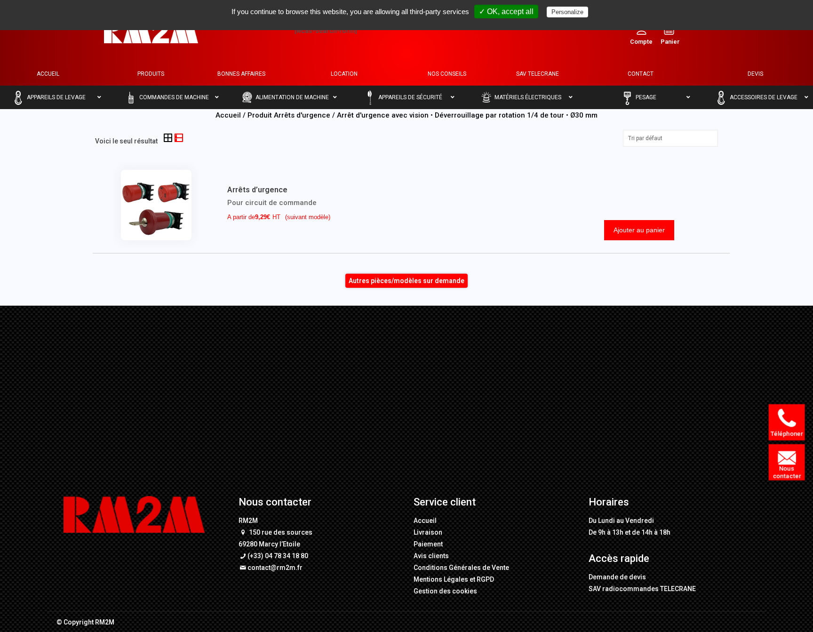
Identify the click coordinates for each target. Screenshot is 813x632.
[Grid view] (168, 138)
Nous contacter (787, 472)
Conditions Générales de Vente (461, 567)
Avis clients (431, 556)
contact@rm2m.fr (275, 567)
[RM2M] (151, 30)
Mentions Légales (441, 579)
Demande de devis (617, 577)
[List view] (178, 138)
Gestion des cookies (445, 591)
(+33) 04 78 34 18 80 (277, 556)
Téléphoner (787, 433)
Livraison (428, 532)
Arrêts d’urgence (257, 189)
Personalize (567, 12)
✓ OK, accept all (506, 12)
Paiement (428, 544)
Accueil (228, 115)
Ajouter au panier (639, 230)
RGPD (485, 579)
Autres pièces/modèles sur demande (406, 280)
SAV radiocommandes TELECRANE (642, 588)
